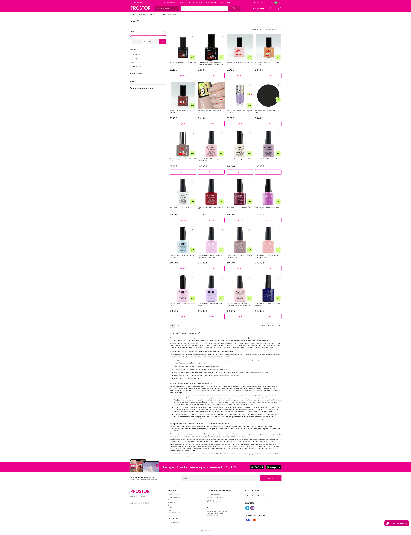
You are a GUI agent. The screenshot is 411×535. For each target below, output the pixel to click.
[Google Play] (273, 467)
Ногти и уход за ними (157, 14)
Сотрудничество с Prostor (176, 522)
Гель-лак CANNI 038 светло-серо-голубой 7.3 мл (182, 256)
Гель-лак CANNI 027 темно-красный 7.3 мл (210, 208)
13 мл (179, 178)
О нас (170, 507)
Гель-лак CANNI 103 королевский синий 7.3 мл (268, 304)
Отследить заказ (195, 2)
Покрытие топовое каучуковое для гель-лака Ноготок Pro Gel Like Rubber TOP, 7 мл (211, 63)
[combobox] (211, 129)
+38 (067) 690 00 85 (216, 498)
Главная (133, 14)
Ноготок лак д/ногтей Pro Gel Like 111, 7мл (239, 63)
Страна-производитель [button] (142, 88)
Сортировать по (257, 29)
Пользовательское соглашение (179, 500)
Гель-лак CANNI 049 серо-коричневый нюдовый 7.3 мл (240, 256)
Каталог (165, 8)
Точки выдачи (171, 2)
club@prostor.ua (215, 501)
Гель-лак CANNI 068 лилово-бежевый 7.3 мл (182, 304)
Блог (169, 505)
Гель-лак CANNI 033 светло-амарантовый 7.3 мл (267, 208)
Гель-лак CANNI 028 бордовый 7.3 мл (239, 207)
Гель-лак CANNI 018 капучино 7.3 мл (267, 159)
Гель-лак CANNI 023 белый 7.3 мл (181, 207)
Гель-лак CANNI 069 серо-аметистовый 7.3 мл (210, 304)
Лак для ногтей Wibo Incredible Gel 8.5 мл (211, 111)
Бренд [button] (133, 49)
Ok (162, 41)
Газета (182, 2)
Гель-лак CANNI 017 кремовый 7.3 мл (239, 159)
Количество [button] (136, 73)
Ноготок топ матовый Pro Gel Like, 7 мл (183, 62)
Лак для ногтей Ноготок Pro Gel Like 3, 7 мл (268, 111)
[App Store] (257, 467)
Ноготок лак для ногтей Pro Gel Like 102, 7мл (267, 63)
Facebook (251, 2)
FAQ (169, 510)
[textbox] (211, 129)
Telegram (258, 2)
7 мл (258, 130)
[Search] (234, 8)
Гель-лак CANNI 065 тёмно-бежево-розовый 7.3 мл (267, 256)
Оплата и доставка (174, 495)
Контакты (171, 502)
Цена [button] (132, 31)
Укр (280, 2)
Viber (262, 2)
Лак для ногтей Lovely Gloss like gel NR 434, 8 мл (239, 111)
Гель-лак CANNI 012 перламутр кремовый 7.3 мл (210, 160)
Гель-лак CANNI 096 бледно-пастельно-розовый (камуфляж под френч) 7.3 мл (238, 304)
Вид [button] (132, 80)
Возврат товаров (174, 497)
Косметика (142, 14)
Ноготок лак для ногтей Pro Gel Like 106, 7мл (182, 111)
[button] (193, 37)
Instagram (254, 2)
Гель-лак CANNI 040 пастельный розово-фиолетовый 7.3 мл (210, 256)
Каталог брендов (174, 513)
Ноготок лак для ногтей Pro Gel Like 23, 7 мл (183, 160)
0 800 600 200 (137, 3)
